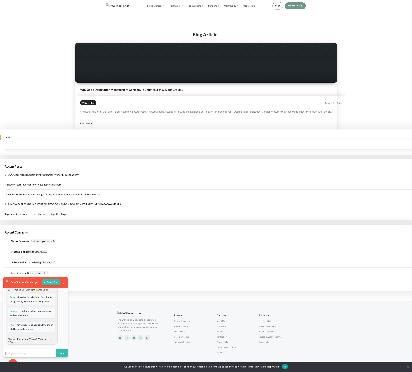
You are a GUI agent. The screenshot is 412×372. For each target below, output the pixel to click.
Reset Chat (52, 282)
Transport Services (182, 342)
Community (230, 6)
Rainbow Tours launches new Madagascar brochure (33, 184)
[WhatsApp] (147, 338)
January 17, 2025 (333, 102)
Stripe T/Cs (221, 352)
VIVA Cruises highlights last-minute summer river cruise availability (42, 174)
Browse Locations (182, 321)
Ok (284, 366)
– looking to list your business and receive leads (30, 313)
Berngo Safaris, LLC (36, 251)
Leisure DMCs (180, 331)
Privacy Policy (222, 342)
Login (277, 6)
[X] (140, 338)
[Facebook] (133, 338)
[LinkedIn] (120, 338)
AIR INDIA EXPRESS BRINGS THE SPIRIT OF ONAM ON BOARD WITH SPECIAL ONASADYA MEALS (63, 204)
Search (9, 137)
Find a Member (154, 6)
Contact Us (249, 6)
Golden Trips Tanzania (43, 241)
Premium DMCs (181, 326)
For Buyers (175, 6)
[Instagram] (127, 338)
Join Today (295, 6)
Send (62, 353)
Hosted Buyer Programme (270, 337)
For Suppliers (194, 6)
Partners (212, 6)
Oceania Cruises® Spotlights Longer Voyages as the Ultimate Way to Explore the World (53, 194)
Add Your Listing (266, 321)
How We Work (222, 326)
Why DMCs (88, 102)
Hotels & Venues (181, 337)
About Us (220, 321)
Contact (220, 337)
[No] (408, 367)
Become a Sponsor (267, 331)
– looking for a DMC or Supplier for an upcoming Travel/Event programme (31, 299)
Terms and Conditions (226, 347)
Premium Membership (268, 326)
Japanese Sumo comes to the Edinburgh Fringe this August (37, 213)
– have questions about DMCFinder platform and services (31, 326)
